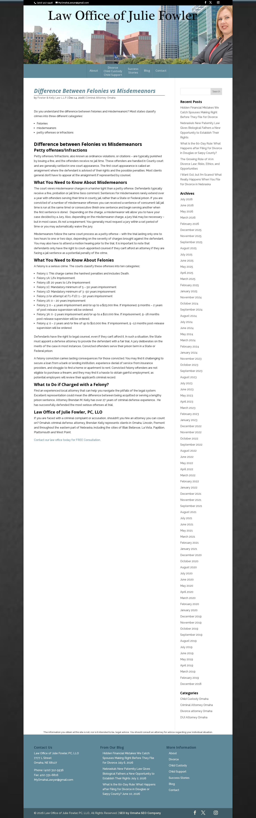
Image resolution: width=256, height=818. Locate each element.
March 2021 (187, 536)
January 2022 (188, 487)
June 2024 (187, 328)
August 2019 (188, 641)
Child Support (177, 771)
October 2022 (189, 438)
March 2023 (187, 408)
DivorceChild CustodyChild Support (113, 71)
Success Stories (179, 777)
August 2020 (188, 567)
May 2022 (186, 463)
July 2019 (186, 647)
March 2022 (187, 475)
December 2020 (191, 555)
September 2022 (191, 444)
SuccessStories (133, 70)
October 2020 (189, 561)
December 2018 (190, 684)
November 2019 (190, 622)
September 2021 (191, 506)
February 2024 (189, 346)
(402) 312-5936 (44, 3)
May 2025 (186, 266)
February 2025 (189, 285)
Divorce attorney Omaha (196, 711)
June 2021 (186, 524)
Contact (161, 70)
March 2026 (188, 217)
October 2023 (189, 364)
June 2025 (186, 260)
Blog (147, 70)
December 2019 (190, 616)
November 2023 (190, 358)
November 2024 (191, 297)
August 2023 (188, 377)
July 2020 (186, 573)
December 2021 (190, 493)
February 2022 (189, 481)
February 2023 (189, 414)
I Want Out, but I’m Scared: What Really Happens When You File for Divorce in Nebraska (201, 179)
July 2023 (186, 383)
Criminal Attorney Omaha (100, 97)
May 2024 (186, 334)
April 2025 (186, 272)
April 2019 (186, 665)
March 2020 (188, 598)
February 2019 (189, 677)
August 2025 (188, 248)
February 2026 (189, 223)
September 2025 (191, 242)
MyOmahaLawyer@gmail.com (53, 779)
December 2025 (190, 230)
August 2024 (188, 316)
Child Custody (178, 765)
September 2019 (191, 634)
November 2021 (190, 500)
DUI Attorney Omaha (193, 717)
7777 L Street (43, 758)
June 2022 (186, 456)
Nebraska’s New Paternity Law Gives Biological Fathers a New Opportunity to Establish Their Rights (128, 773)
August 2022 (188, 450)
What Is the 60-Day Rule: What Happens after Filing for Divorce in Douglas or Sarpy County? (201, 148)
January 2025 (188, 291)
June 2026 (187, 205)
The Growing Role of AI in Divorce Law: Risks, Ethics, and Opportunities (200, 164)
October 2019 (189, 628)
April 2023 (186, 401)
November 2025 (190, 236)
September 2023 (191, 371)
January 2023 (188, 420)
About (94, 70)
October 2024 (189, 303)
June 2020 (187, 579)
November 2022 (190, 432)
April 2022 (186, 469)
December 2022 (190, 426)
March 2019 (187, 671)
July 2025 (186, 254)
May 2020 (186, 585)
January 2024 (188, 352)
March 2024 (188, 340)
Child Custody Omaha (194, 699)
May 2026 (186, 211)
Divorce (174, 759)
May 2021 (186, 530)
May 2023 (186, 395)
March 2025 (187, 279)
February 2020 (189, 604)
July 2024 (186, 322)
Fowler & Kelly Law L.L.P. (52, 97)
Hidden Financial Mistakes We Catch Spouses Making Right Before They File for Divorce (199, 112)
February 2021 (189, 542)
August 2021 (188, 512)
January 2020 (188, 610)
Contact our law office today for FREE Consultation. (67, 440)
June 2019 (186, 653)
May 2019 (186, 659)
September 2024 (191, 309)
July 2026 (186, 199)
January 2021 (188, 549)
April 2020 (186, 592)
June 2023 (186, 389)
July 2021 (186, 518)
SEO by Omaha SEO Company (140, 813)
